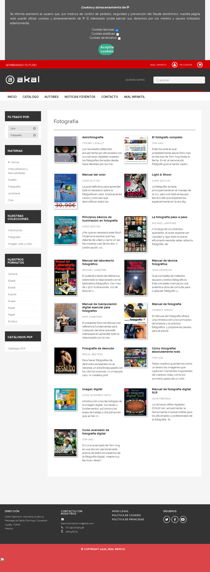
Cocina (13, 162)
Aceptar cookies (107, 49)
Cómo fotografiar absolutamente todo (166, 350)
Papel (11, 307)
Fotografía (16, 135)
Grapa (11, 301)
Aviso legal (120, 511)
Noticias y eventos (80, 96)
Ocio (13, 128)
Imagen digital (92, 389)
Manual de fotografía (166, 304)
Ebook (12, 280)
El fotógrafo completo (167, 137)
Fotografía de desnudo (98, 348)
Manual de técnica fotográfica (164, 262)
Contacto (109, 96)
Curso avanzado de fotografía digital (95, 432)
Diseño (12, 179)
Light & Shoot (161, 175)
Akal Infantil (134, 96)
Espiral (12, 294)
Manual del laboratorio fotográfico (98, 262)
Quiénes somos (135, 80)
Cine (10, 200)
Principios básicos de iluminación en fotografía (100, 219)
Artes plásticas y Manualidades (18, 171)
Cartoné (12, 274)
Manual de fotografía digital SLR (171, 391)
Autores (52, 96)
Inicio (12, 96)
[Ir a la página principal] (22, 79)
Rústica (12, 321)
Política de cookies (126, 515)
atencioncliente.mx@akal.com (77, 523)
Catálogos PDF (17, 348)
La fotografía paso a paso (169, 217)
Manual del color (94, 175)
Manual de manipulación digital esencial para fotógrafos (99, 307)
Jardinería (14, 193)
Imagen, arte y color (20, 243)
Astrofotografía (92, 137)
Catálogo (31, 96)
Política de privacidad (128, 519)
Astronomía (15, 230)
